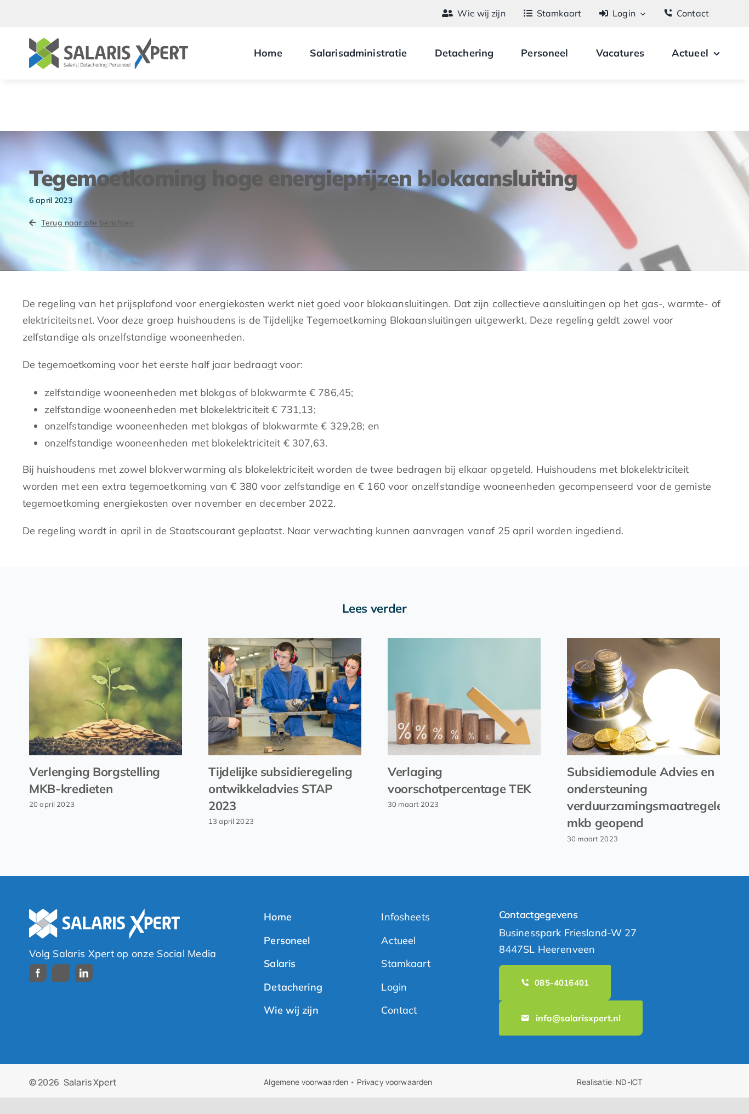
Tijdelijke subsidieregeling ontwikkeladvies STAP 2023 (280, 788)
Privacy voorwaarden (395, 1082)
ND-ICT (629, 1082)
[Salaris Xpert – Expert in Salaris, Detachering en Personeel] (108, 42)
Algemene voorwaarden (306, 1082)
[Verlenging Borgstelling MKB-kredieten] (105, 696)
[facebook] (38, 973)
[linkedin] (84, 973)
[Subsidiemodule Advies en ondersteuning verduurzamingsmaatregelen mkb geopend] (643, 696)
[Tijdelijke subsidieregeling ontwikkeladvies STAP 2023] (284, 696)
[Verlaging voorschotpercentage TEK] (464, 696)
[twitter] (61, 973)
